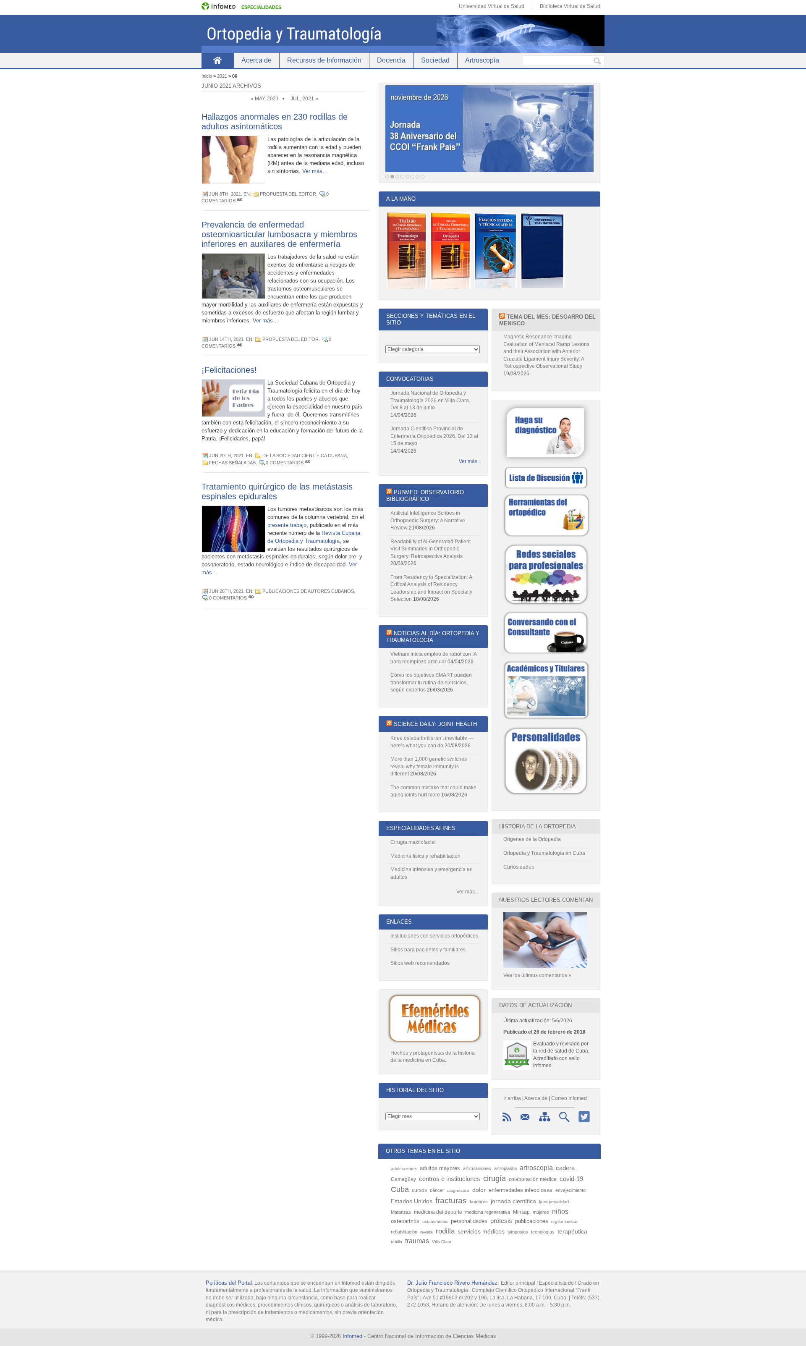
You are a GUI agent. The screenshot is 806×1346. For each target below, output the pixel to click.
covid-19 (571, 1178)
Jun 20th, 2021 (226, 455)
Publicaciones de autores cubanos (308, 591)
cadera (565, 1167)
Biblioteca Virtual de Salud (570, 6)
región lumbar (564, 1221)
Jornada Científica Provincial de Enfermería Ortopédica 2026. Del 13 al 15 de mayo (434, 436)
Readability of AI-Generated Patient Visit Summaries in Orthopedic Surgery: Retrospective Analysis (430, 549)
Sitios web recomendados (420, 963)
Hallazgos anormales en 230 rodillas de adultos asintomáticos (275, 121)
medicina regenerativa (487, 1212)
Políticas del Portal (229, 1283)
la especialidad (554, 1201)
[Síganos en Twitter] (584, 1122)
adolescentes (404, 1168)
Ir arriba (512, 1098)
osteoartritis (405, 1221)
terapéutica (572, 1231)
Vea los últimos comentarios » (537, 975)
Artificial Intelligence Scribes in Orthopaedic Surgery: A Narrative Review (427, 520)
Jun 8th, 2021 (225, 193)
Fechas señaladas (232, 462)
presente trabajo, (287, 525)
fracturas (451, 1200)
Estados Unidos (411, 1201)
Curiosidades (518, 867)
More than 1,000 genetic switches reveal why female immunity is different (428, 766)
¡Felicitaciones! (229, 369)
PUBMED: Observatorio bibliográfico (425, 495)
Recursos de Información (324, 60)
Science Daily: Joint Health (435, 724)
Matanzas (401, 1212)
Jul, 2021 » (304, 99)
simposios (518, 1231)
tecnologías (543, 1231)
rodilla (445, 1231)
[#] (240, 200)
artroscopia (536, 1167)
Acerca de (256, 60)
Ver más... (470, 461)
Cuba (400, 1189)
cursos (419, 1190)
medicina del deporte (438, 1212)
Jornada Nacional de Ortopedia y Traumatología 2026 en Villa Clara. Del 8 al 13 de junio (430, 400)
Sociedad (435, 60)
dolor (479, 1189)
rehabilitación (404, 1231)
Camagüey (403, 1179)
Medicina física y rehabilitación (425, 856)
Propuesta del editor (288, 193)
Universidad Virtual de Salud (491, 6)
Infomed (352, 1336)
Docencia (391, 60)
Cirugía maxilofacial (413, 842)
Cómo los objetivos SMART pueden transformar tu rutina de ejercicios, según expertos (431, 682)
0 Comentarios (285, 462)
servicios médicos (481, 1231)
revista (426, 1232)
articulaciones (477, 1168)
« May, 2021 (265, 99)
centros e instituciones (449, 1178)
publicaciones (531, 1221)
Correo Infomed (569, 1098)
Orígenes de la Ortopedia (532, 839)
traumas (417, 1240)
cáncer (437, 1190)
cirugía (494, 1178)
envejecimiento (570, 1190)
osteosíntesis (435, 1221)
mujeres (541, 1212)
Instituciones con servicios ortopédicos (434, 936)
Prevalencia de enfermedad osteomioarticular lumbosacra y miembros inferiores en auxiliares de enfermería (279, 234)
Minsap (521, 1212)
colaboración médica (533, 1179)
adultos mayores (440, 1168)
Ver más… (315, 171)
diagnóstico (458, 1190)
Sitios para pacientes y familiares (428, 950)
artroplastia (505, 1168)
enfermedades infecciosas (520, 1190)
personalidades (469, 1221)
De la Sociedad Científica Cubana (304, 455)
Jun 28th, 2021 (226, 591)
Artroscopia (482, 60)
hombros (479, 1201)
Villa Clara (441, 1241)
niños (560, 1211)
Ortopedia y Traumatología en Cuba (544, 853)
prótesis (501, 1220)
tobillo (396, 1241)
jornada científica (513, 1201)
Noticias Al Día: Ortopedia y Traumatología (432, 636)
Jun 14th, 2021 (226, 339)
